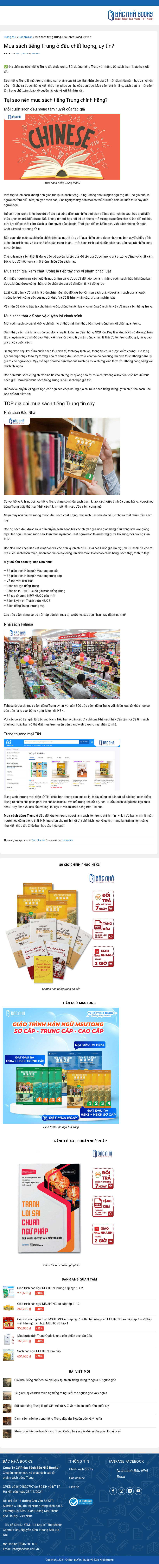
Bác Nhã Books (104, 1559)
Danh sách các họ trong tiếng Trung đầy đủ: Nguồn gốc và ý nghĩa (58, 1418)
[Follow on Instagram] (121, 1491)
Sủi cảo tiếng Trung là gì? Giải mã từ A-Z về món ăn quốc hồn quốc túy (61, 1406)
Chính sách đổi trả (81, 1469)
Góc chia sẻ (25, 37)
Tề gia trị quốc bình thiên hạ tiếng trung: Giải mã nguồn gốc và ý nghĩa (60, 1393)
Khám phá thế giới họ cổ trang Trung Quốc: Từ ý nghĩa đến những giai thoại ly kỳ (67, 1431)
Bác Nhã (36, 53)
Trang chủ (10, 37)
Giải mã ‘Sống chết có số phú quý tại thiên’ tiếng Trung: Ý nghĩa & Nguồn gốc (65, 1380)
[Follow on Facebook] (113, 1491)
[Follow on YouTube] (138, 1491)
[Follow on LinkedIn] (130, 1491)
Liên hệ (74, 1487)
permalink (67, 840)
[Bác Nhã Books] (130, 15)
